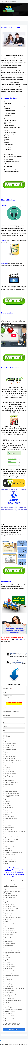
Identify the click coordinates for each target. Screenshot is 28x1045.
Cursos (2, 1)
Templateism (15, 1044)
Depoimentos (13, 1)
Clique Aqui (18, 639)
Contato (18, 1)
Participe (7, 1)
